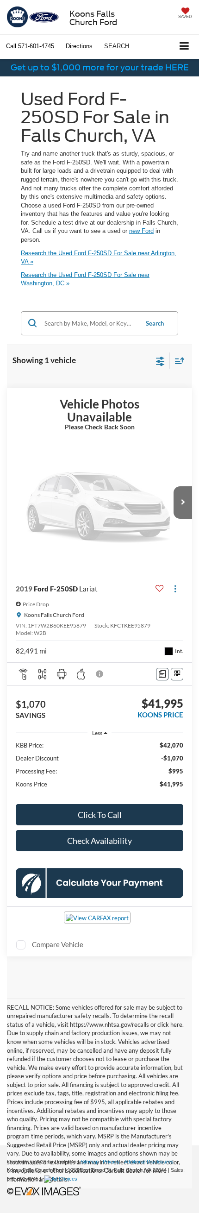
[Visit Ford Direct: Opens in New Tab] (62, 1179)
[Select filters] (160, 360)
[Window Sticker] (177, 674)
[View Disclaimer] (100, 674)
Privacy (111, 1161)
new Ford (141, 230)
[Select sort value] (177, 360)
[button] (30, 46)
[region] (100, 769)
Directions (79, 46)
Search (155, 323)
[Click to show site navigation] (184, 46)
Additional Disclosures (149, 1161)
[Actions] (175, 589)
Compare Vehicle (57, 944)
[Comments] (162, 674)
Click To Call (100, 815)
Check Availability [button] (99, 841)
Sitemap (90, 1161)
